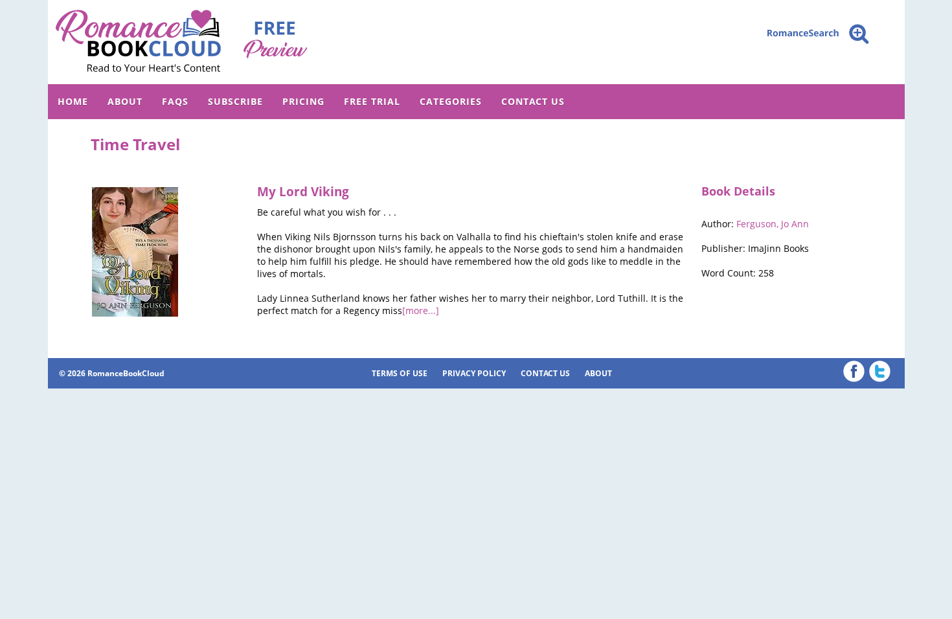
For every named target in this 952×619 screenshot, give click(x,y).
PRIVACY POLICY (474, 373)
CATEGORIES (451, 101)
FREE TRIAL (372, 101)
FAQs (175, 101)
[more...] (420, 310)
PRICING (303, 101)
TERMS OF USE (399, 373)
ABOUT (125, 101)
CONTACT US (533, 101)
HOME (73, 101)
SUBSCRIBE (235, 101)
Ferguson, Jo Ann (772, 224)
